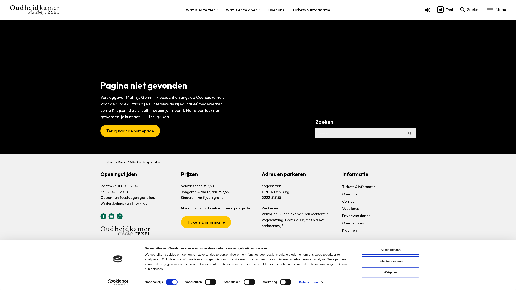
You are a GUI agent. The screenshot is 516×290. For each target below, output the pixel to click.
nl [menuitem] (440, 9)
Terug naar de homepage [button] (130, 130)
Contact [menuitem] (349, 201)
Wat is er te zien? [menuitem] (202, 9)
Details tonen (308, 282)
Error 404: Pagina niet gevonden (139, 162)
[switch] (210, 282)
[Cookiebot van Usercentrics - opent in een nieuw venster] (118, 282)
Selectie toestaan (391, 261)
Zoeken (474, 9)
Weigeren (390, 272)
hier (144, 116)
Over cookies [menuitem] (353, 223)
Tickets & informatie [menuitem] (311, 9)
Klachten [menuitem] (349, 230)
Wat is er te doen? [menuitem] (243, 9)
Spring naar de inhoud (19, 16)
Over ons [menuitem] (276, 9)
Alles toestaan (391, 249)
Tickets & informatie (206, 222)
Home (110, 162)
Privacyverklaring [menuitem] (356, 215)
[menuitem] (440, 9)
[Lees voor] (426, 11)
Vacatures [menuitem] (350, 208)
